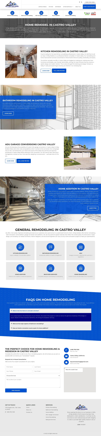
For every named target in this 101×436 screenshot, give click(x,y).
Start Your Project (89, 6)
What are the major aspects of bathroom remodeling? (28, 323)
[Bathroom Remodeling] (27, 13)
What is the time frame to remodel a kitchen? (26, 310)
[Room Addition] (56, 13)
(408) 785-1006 (89, 2)
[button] (50, 311)
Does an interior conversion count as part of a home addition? (30, 328)
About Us (77, 6)
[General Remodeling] (70, 13)
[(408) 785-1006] (66, 350)
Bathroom (58, 6)
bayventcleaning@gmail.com (79, 361)
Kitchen (51, 6)
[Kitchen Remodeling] (12, 13)
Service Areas (42, 6)
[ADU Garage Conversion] (41, 13)
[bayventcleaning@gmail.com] (66, 362)
